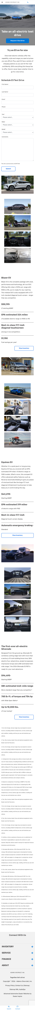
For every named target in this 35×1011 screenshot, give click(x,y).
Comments (5, 137)
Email (4, 99)
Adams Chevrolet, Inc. (24, 981)
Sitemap (26, 985)
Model (4, 129)
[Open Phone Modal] (28, 2)
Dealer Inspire (17, 996)
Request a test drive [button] (17, 41)
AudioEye (22, 989)
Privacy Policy (10, 985)
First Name (5, 84)
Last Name (5, 92)
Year (3, 114)
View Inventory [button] (24, 348)
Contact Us (19, 985)
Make (3, 122)
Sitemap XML (14, 989)
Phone (4, 107)
